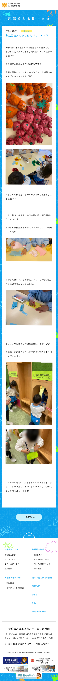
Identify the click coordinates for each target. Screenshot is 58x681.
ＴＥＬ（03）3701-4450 (16, 638)
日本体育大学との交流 (42, 577)
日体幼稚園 (11, 5)
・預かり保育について (41, 564)
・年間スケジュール (40, 559)
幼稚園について (12, 549)
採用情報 (8, 568)
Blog (34, 594)
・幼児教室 (36, 568)
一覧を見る (29, 517)
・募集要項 (9, 583)
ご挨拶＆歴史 (10, 555)
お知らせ (36, 586)
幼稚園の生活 (38, 549)
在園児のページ (39, 611)
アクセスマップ (11, 559)
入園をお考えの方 (13, 577)
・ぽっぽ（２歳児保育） (15, 587)
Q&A (34, 603)
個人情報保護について (19, 644)
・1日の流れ (37, 555)
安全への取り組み (12, 564)
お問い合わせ (43, 644)
